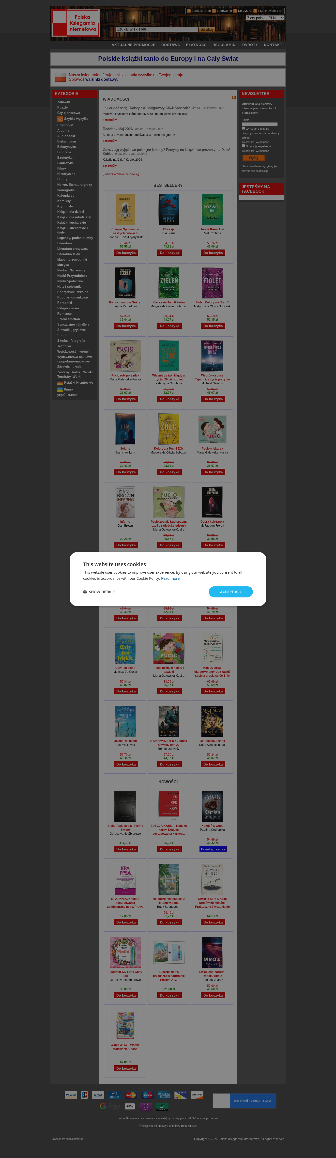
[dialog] (168, 579)
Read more (170, 578)
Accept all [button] (231, 591)
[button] (99, 592)
